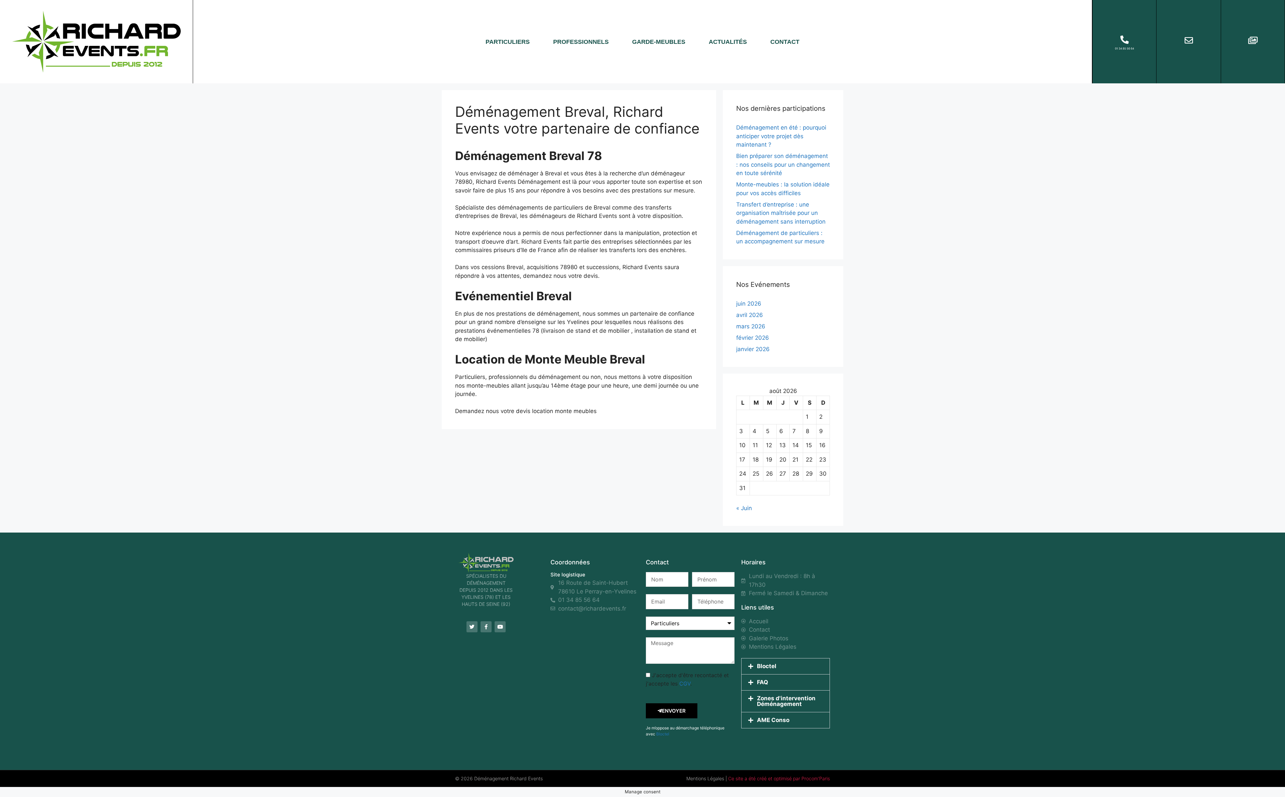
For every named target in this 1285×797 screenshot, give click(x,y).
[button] (786, 666)
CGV (684, 683)
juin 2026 (748, 303)
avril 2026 (749, 315)
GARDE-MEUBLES (658, 41)
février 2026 (752, 337)
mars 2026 (750, 326)
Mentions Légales (705, 778)
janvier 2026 (753, 349)
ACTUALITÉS (728, 41)
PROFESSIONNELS (581, 41)
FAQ (762, 682)
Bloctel (662, 733)
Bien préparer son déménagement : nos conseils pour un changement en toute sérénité (783, 164)
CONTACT (784, 41)
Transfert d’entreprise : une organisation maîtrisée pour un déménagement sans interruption (781, 213)
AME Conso (773, 720)
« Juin (744, 508)
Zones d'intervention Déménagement (786, 701)
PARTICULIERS (508, 41)
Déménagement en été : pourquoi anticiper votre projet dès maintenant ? (781, 136)
